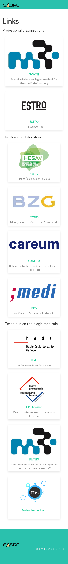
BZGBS (34, 217)
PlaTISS (34, 459)
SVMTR (34, 74)
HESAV (34, 174)
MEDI (34, 308)
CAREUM (34, 261)
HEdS (34, 360)
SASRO (51, 549)
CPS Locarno (34, 407)
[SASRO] (11, 5)
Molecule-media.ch (34, 510)
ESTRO (34, 121)
